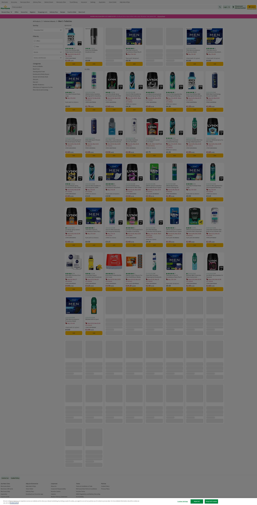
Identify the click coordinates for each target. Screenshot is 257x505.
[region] (128, 501)
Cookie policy (14, 503)
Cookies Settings (182, 501)
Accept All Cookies (211, 501)
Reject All (197, 501)
